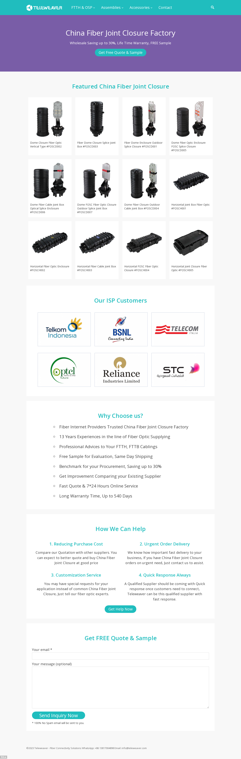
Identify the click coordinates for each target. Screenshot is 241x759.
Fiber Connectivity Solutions (65, 748)
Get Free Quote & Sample (121, 52)
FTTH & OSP (81, 7)
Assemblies (111, 7)
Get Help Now (120, 609)
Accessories (140, 7)
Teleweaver (41, 748)
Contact (165, 7)
